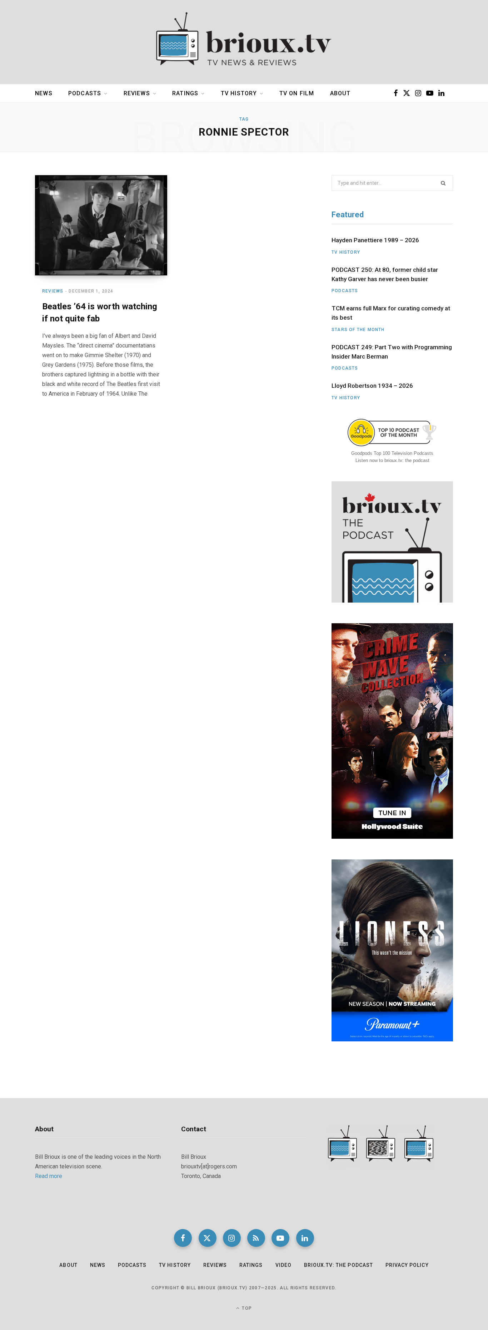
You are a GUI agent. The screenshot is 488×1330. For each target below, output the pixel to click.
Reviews (137, 93)
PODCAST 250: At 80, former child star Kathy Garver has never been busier (385, 274)
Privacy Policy (407, 1265)
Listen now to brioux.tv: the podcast (392, 460)
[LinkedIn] (305, 1238)
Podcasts (84, 93)
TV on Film (296, 93)
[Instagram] (232, 1238)
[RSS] (256, 1238)
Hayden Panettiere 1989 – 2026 (375, 240)
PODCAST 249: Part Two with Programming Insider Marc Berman (392, 352)
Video (283, 1265)
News (44, 93)
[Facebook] (183, 1238)
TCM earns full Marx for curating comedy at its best (391, 313)
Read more (48, 1176)
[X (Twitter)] (207, 1238)
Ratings (185, 93)
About (340, 93)
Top (246, 1308)
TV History (239, 93)
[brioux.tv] (244, 42)
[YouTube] (280, 1238)
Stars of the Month (358, 329)
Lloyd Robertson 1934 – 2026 (372, 385)
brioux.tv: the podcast (338, 1265)
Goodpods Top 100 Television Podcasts (392, 453)
